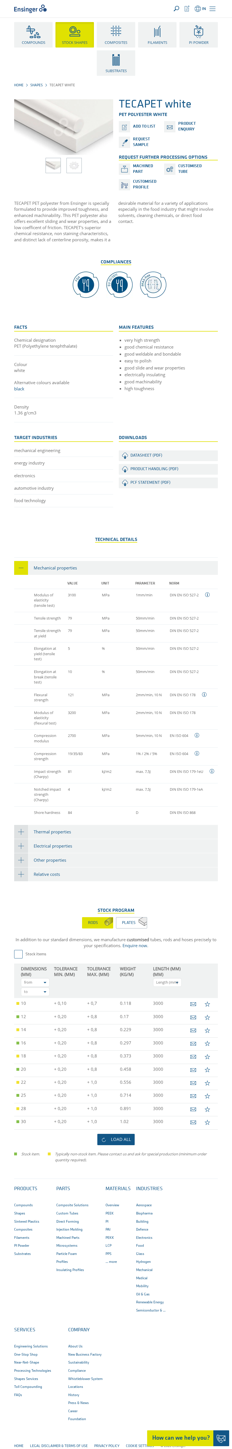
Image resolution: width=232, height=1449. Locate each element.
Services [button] (24, 1330)
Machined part (143, 169)
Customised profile (144, 185)
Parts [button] (63, 1189)
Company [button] (79, 1330)
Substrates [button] (116, 70)
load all (121, 1139)
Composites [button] (116, 42)
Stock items (35, 954)
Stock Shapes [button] (74, 42)
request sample (141, 142)
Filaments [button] (157, 42)
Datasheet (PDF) (146, 455)
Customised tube (190, 169)
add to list (144, 126)
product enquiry (187, 127)
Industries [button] (149, 1189)
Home (18, 85)
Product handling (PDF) (154, 469)
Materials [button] (118, 1189)
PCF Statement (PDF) (150, 483)
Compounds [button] (33, 42)
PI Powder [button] (199, 42)
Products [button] (25, 1189)
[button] (212, 9)
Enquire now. (135, 945)
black (19, 389)
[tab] (116, 568)
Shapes (36, 85)
